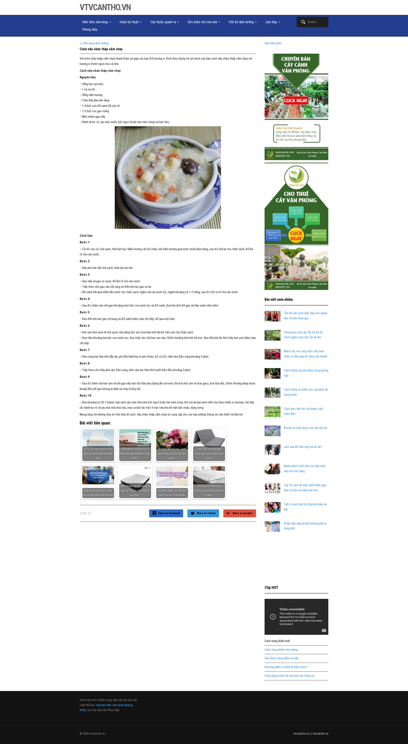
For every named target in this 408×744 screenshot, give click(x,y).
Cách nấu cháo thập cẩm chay (101, 49)
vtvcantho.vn (105, 7)
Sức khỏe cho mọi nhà (202, 22)
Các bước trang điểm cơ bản (282, 658)
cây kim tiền (103, 705)
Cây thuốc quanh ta (163, 22)
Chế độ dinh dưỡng (241, 22)
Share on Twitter (206, 513)
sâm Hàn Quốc (273, 43)
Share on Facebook (169, 513)
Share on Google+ (242, 513)
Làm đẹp (271, 22)
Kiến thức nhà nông (95, 22)
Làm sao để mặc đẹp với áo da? (303, 447)
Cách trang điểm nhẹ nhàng (281, 649)
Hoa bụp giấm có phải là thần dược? (286, 667)
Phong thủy (89, 29)
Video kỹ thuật (129, 22)
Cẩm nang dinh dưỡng (95, 43)
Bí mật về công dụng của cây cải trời (305, 428)
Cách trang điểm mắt (277, 641)
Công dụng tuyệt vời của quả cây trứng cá (289, 675)
